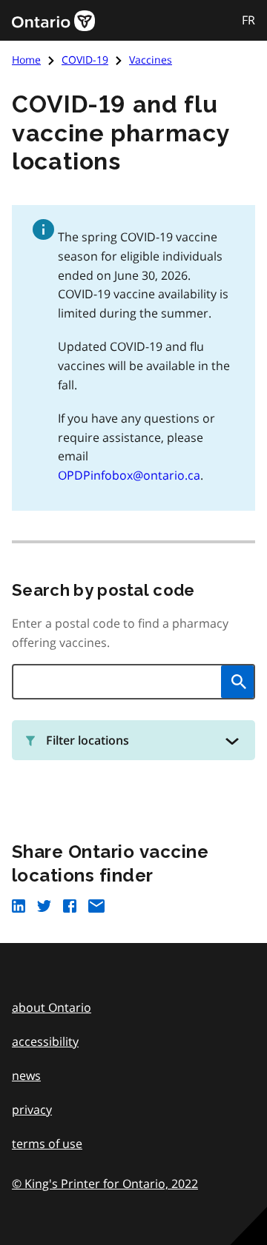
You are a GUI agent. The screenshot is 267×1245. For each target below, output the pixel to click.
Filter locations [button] (87, 740)
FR (248, 20)
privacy (32, 1109)
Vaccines (150, 60)
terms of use (47, 1143)
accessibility (45, 1041)
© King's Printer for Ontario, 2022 (105, 1183)
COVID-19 (85, 60)
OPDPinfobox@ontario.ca (129, 475)
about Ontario (51, 1007)
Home (26, 60)
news (26, 1075)
